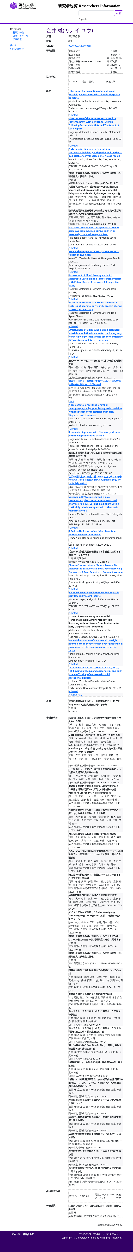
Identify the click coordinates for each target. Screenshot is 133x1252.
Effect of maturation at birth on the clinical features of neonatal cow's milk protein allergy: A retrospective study (95, 306)
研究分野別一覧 (21, 35)
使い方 (13, 45)
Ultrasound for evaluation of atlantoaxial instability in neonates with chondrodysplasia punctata (94, 94)
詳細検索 (17, 39)
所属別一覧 (18, 32)
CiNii (71, 401)
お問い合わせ (17, 48)
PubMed (73, 114)
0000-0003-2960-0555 (80, 45)
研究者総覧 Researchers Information (89, 6)
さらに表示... (75, 694)
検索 (118, 13)
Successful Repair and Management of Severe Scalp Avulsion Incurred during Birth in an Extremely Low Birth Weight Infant (94, 231)
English (83, 19)
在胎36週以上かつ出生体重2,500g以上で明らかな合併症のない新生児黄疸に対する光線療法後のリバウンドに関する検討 (95, 480)
